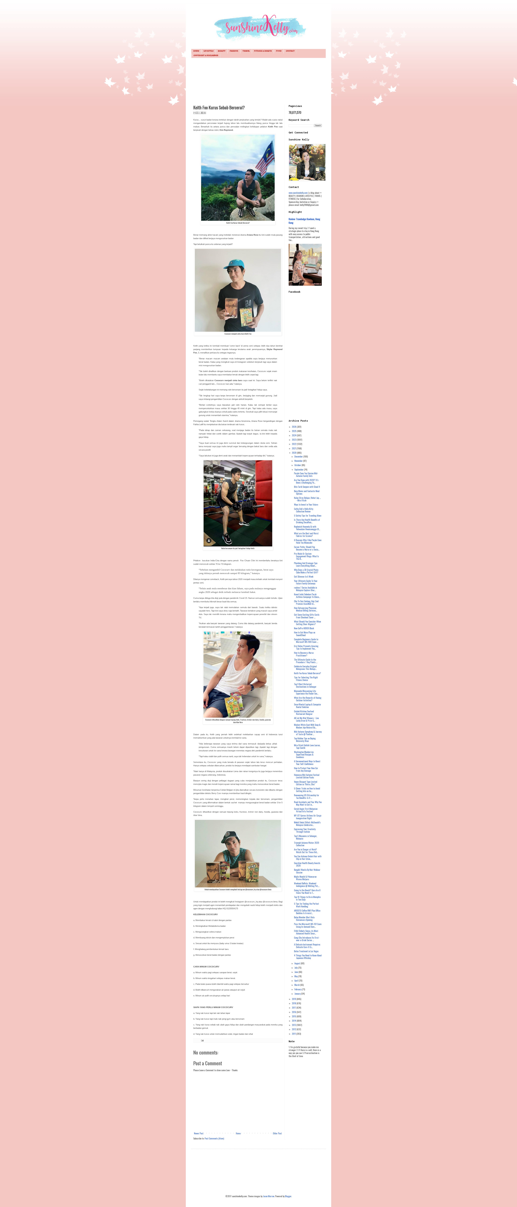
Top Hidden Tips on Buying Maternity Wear (305, 740)
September (299, 469)
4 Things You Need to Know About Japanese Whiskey (308, 957)
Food (279, 51)
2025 (294, 431)
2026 (294, 426)
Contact (290, 51)
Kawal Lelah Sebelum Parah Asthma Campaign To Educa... (307, 596)
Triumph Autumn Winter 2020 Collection (306, 844)
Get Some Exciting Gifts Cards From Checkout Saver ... (306, 616)
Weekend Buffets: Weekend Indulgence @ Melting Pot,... (306, 885)
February (298, 989)
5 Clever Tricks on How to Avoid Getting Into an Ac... (307, 790)
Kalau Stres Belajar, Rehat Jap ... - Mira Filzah (307, 499)
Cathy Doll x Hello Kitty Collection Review (303, 510)
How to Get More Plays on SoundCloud (304, 634)
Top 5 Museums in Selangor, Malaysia (305, 837)
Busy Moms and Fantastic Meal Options (306, 492)
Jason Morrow (268, 1196)
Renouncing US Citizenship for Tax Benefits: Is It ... (306, 796)
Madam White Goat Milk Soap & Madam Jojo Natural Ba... (307, 726)
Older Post (277, 1133)
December (298, 456)
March (297, 984)
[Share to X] (199, 112)
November (298, 460)
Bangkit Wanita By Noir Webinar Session (307, 871)
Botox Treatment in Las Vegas (306, 951)
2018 (294, 1003)
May (296, 976)
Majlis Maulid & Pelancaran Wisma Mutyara (305, 878)
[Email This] (194, 112)
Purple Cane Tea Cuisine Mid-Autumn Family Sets (306, 474)
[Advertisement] (258, 81)
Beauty (221, 51)
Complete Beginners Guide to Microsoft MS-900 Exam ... (306, 640)
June (296, 972)
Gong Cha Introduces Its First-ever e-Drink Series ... (306, 939)
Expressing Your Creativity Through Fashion (305, 830)
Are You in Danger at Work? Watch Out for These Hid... (306, 851)
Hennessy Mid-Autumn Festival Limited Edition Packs (306, 776)
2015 (294, 1016)
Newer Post (198, 1133)
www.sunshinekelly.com (298, 192)
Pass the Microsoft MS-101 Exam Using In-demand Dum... (308, 925)
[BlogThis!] (197, 112)
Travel (246, 51)
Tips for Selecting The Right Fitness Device (306, 679)
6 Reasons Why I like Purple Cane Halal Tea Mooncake (307, 541)
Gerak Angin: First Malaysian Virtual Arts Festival (305, 810)
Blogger (288, 1196)
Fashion (234, 51)
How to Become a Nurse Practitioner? (304, 654)
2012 (294, 1029)
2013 (294, 1025)
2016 (294, 1012)
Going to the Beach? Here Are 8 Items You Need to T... (307, 891)
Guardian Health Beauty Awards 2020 (307, 864)
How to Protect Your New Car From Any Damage (306, 769)
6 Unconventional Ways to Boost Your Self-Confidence (307, 762)
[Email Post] (202, 1040)
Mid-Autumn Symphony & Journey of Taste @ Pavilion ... (308, 733)
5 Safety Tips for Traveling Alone (307, 515)
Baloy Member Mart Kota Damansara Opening (304, 918)
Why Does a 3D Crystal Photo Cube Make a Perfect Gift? (306, 571)
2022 (294, 444)
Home (196, 51)
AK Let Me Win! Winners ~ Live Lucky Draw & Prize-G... (306, 719)
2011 (294, 1033)
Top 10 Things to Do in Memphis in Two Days (307, 898)
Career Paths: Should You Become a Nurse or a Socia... (306, 548)
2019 (294, 999)
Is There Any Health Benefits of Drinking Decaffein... (307, 521)
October (298, 465)
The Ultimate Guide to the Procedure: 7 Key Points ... (305, 661)
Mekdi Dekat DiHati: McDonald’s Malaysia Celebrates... (307, 824)
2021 (294, 448)
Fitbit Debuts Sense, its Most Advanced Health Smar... (306, 932)
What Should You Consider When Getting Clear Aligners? (307, 623)
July (296, 967)
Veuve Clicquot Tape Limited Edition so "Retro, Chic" (305, 783)
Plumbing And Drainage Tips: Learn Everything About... (306, 564)
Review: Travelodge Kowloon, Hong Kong (304, 220)
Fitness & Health (263, 51)
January (297, 993)
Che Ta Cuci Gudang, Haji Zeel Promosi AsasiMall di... (306, 602)
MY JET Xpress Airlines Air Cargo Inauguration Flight (307, 817)
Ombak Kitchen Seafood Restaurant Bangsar (304, 713)
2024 (294, 435)
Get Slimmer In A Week (303, 576)
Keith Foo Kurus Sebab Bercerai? (307, 673)
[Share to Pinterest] (204, 112)
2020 (294, 452)
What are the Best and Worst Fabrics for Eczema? (306, 535)
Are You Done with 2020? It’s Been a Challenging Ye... (306, 481)
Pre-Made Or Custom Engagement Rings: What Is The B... (306, 556)
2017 (294, 1007)
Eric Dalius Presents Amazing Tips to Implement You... (306, 647)
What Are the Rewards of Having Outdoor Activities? (307, 699)
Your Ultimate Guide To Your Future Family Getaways (305, 582)
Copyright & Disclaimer (205, 56)
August (297, 963)
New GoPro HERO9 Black (304, 628)
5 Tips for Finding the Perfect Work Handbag (306, 905)
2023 (294, 439)
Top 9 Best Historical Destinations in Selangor (305, 685)
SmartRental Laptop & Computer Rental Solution (307, 706)
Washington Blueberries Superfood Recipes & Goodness (304, 754)
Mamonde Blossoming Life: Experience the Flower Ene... (306, 692)
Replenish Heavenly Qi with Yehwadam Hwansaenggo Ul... (307, 528)
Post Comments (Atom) (214, 1138)
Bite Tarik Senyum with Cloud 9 (307, 486)
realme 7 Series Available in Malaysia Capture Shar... (305, 589)
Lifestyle (209, 51)
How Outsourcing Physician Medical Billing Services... (305, 609)
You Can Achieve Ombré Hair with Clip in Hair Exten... (308, 857)
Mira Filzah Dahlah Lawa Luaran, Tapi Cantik (307, 746)
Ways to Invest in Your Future (306, 504)
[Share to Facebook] (202, 112)
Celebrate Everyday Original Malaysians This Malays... (305, 668)
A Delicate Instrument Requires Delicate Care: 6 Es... (307, 946)
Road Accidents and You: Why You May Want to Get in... (308, 803)
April (296, 980)
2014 (294, 1020)
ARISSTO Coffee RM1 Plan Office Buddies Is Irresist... (307, 912)
